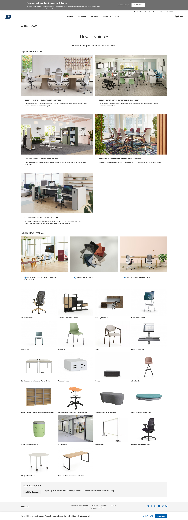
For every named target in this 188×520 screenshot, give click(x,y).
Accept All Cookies (138, 4)
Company (82, 17)
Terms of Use (103, 505)
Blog (89, 507)
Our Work (94, 17)
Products (70, 17)
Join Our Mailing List (98, 507)
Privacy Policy (94, 505)
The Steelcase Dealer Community (80, 505)
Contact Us (139, 11)
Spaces (116, 17)
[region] (94, 5)
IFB (96, 508)
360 (85, 507)
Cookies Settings (123, 4)
